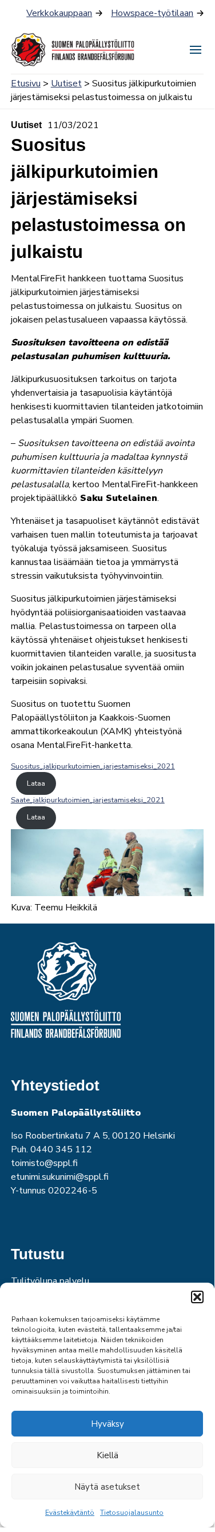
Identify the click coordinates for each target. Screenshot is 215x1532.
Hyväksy (107, 1424)
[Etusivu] (74, 50)
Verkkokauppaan (59, 13)
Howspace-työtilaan (152, 13)
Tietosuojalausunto (132, 1512)
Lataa (36, 783)
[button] (197, 1297)
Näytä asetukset (107, 1487)
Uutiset (66, 83)
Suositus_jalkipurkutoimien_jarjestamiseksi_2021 (93, 766)
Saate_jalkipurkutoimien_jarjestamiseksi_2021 (88, 800)
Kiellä (107, 1455)
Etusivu (26, 83)
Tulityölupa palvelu (50, 1281)
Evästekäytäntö (69, 1512)
